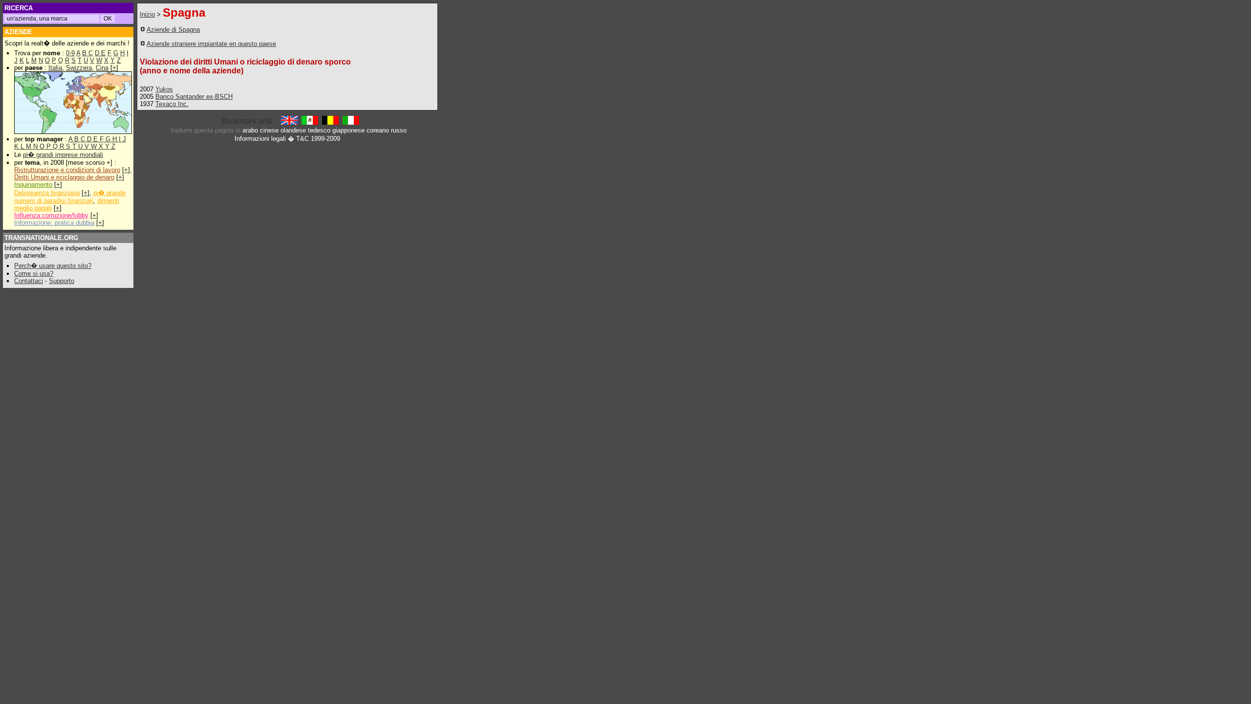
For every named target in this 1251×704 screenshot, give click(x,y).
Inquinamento (33, 184)
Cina (102, 67)
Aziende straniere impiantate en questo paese (211, 43)
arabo (250, 130)
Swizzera (79, 67)
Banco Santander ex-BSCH (194, 96)
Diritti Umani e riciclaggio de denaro (64, 177)
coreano (378, 130)
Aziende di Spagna (173, 29)
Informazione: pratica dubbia (54, 222)
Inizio (147, 14)
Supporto (61, 281)
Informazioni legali (260, 138)
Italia (55, 67)
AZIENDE (18, 32)
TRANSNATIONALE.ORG (41, 238)
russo (399, 130)
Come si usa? (33, 273)
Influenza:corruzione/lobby (51, 215)
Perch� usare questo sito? (52, 265)
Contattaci (28, 281)
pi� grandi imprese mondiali (63, 154)
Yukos (164, 89)
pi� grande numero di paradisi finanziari (70, 196)
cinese (269, 130)
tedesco (319, 130)
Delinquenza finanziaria (47, 193)
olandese (293, 130)
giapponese (348, 130)
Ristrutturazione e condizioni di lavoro (67, 170)
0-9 (70, 53)
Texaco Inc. (172, 104)
